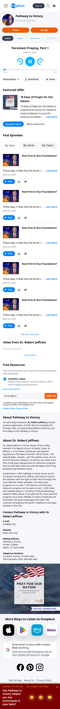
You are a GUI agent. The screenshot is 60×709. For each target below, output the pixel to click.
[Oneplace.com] (17, 5)
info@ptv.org (9, 524)
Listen (8, 38)
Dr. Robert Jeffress (25, 20)
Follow (15, 30)
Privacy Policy (44, 680)
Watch (20, 38)
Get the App (15, 680)
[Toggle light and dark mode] (54, 6)
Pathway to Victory (29, 16)
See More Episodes (30, 334)
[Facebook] (20, 667)
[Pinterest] (30, 667)
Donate (44, 30)
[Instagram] (39, 667)
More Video (30, 355)
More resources (35, 124)
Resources (35, 38)
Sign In (38, 5)
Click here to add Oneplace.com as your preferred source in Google (32, 653)
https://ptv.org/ (10, 532)
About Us (29, 680)
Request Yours (13, 124)
